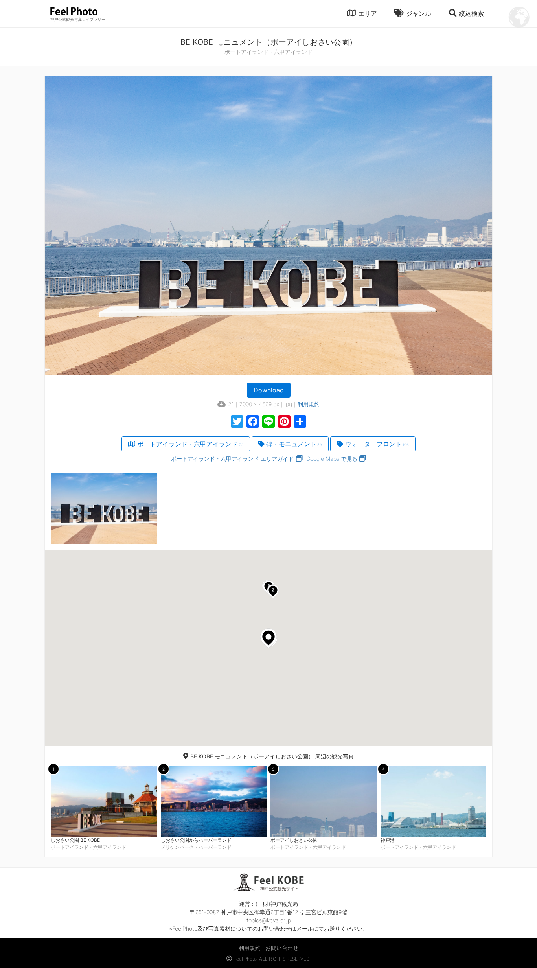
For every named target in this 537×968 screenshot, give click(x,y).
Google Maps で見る (331, 458)
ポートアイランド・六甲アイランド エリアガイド (232, 458)
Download (269, 390)
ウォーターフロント (377, 444)
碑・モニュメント (294, 444)
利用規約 (309, 404)
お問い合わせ (281, 947)
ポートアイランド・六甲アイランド (190, 444)
